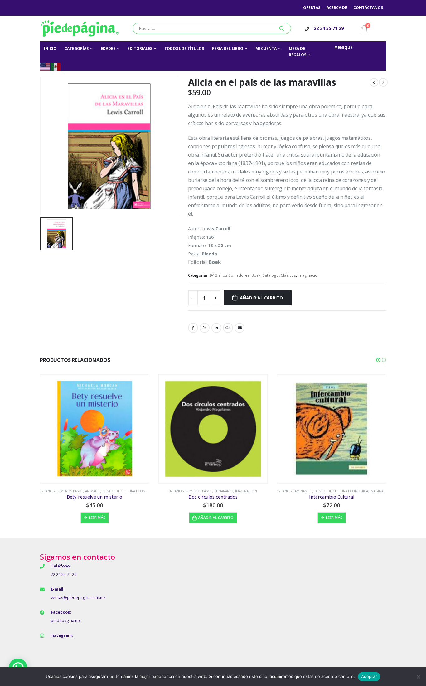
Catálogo (270, 275)
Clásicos (288, 275)
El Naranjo (223, 491)
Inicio (50, 48)
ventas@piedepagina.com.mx (78, 597)
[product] (94, 429)
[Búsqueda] (282, 28)
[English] (45, 66)
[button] (378, 360)
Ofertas (311, 7)
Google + (228, 328)
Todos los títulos (184, 48)
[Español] (56, 66)
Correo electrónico (239, 328)
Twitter (205, 328)
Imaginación (309, 275)
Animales (92, 491)
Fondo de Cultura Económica (129, 491)
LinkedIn (216, 328)
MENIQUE (343, 47)
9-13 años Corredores (229, 275)
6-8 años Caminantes (294, 491)
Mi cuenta (266, 48)
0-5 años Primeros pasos (61, 491)
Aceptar (369, 676)
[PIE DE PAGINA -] (80, 28)
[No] (418, 677)
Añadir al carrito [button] (216, 517)
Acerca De (337, 7)
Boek (255, 275)
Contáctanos (368, 7)
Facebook (193, 328)
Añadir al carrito (261, 298)
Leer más (97, 517)
